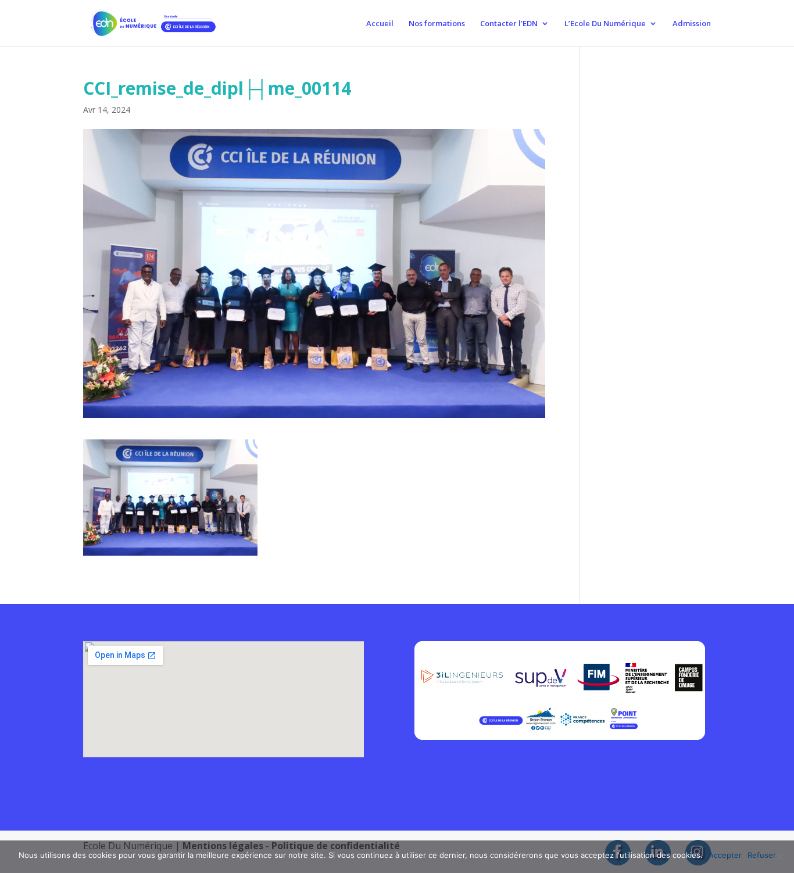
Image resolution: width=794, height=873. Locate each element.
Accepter (725, 855)
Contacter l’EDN (509, 23)
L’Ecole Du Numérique (605, 23)
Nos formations (437, 23)
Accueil (380, 23)
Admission (692, 23)
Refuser (761, 855)
